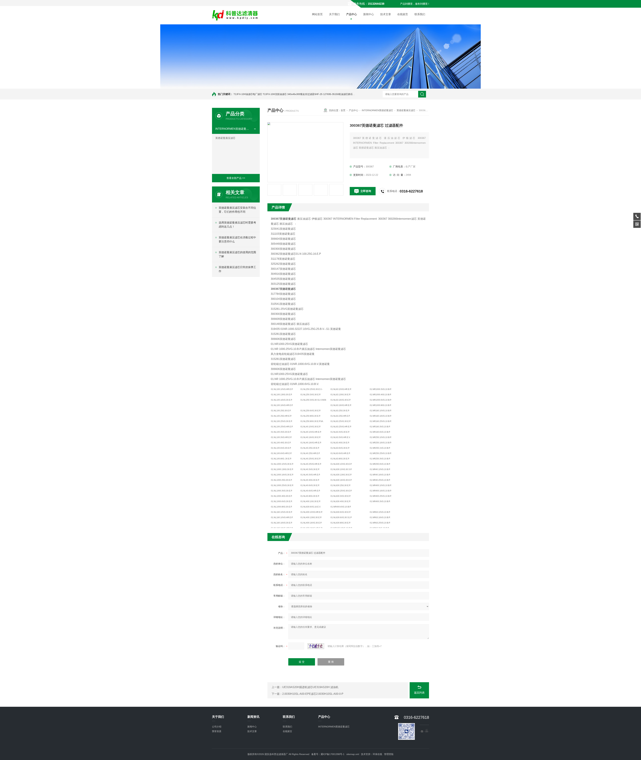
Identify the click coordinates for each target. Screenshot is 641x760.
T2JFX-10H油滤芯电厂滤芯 (248, 94)
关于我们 (334, 14)
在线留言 (402, 14)
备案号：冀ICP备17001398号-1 (327, 754)
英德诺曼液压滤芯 (225, 138)
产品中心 (351, 14)
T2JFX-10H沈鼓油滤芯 (275, 94)
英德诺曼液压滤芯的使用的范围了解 (237, 254)
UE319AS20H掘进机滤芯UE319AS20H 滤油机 (310, 687)
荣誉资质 (216, 731)
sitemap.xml (352, 754)
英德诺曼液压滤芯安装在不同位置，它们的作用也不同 (237, 209)
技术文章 (385, 14)
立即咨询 (365, 191)
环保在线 (377, 754)
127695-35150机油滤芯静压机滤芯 (341, 94)
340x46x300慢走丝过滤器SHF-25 (305, 94)
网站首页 (317, 14)
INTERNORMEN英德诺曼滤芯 (232, 128)
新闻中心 (368, 14)
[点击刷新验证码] (315, 646)
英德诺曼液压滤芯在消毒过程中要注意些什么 (237, 239)
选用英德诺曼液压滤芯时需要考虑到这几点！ (237, 224)
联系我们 (419, 14)
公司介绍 (216, 726)
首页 (343, 110)
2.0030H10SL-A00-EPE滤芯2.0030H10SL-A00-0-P (312, 693)
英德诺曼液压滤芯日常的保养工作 (237, 269)
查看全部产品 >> (236, 178)
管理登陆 (388, 754)
